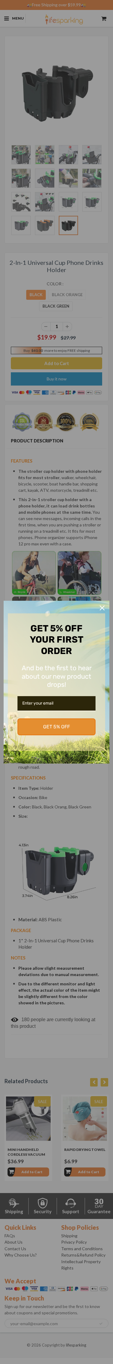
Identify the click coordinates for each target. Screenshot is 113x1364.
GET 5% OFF (56, 727)
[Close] (102, 608)
